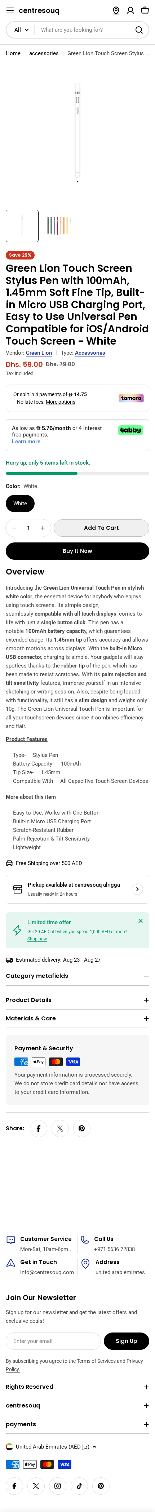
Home (13, 53)
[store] (116, 10)
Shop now (37, 938)
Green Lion (39, 353)
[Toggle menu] (10, 10)
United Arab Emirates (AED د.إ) (52, 1447)
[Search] (139, 30)
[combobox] (77, 30)
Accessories (90, 353)
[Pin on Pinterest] (81, 1128)
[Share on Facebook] (38, 1128)
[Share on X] (60, 1128)
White (20, 503)
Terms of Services (96, 1361)
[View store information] (137, 889)
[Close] (140, 921)
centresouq (39, 10)
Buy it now (77, 551)
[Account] (130, 10)
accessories (44, 53)
